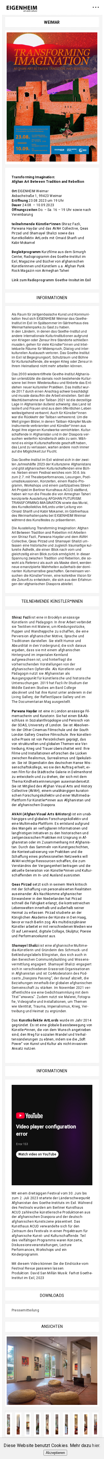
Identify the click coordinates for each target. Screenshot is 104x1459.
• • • (96, 7)
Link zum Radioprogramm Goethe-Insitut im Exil (51, 280)
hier (95, 1445)
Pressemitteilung (25, 1310)
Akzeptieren (55, 1453)
